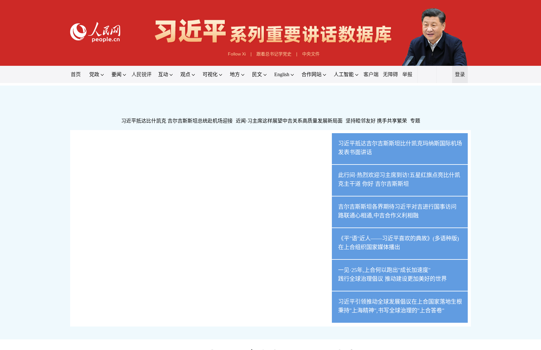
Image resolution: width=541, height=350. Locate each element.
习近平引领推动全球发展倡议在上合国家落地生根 (400, 302)
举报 (407, 74)
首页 (76, 74)
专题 (415, 120)
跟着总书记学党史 (273, 53)
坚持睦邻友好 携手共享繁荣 (376, 120)
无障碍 (390, 74)
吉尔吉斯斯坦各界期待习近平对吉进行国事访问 (397, 207)
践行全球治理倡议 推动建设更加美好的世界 (392, 279)
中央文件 (311, 53)
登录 (460, 74)
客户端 (371, 74)
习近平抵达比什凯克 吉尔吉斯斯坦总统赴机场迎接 (177, 120)
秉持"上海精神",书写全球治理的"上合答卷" (391, 310)
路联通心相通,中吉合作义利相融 (378, 215)
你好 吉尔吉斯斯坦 (385, 184)
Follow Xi (237, 53)
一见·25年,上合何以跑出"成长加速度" (384, 270)
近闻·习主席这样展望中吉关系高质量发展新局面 (289, 120)
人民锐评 (141, 74)
